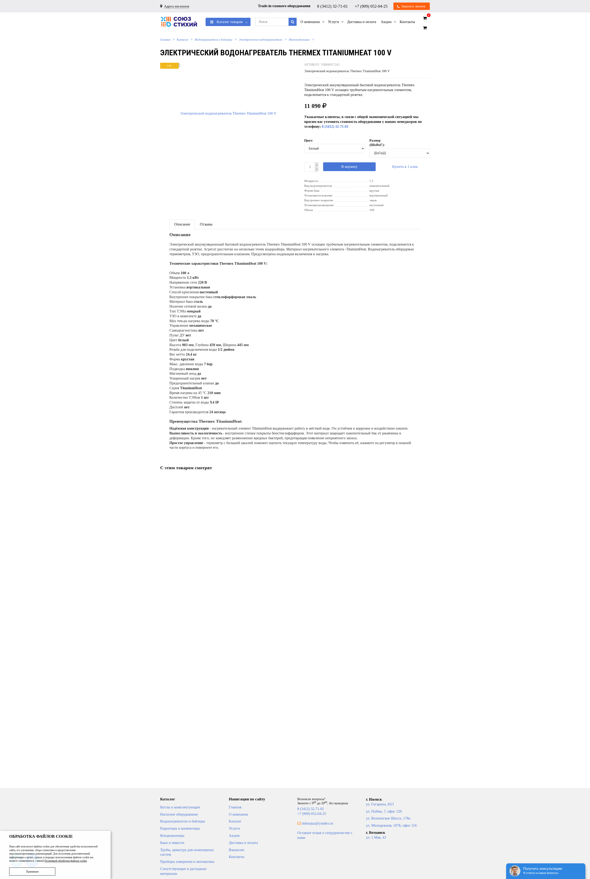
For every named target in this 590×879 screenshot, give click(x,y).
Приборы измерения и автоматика (187, 862)
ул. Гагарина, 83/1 (380, 804)
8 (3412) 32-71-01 (333, 6)
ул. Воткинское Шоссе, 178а (388, 818)
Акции (234, 835)
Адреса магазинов (176, 6)
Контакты (236, 857)
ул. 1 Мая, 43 (376, 837)
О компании (238, 814)
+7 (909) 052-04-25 (372, 6)
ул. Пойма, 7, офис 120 (384, 811)
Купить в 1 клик (405, 167)
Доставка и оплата (243, 843)
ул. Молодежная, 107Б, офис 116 (391, 825)
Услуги (234, 828)
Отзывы (206, 224)
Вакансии (236, 850)
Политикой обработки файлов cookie (65, 860)
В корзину (349, 167)
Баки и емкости (172, 843)
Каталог (182, 39)
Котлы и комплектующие (180, 807)
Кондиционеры (172, 835)
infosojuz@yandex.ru (317, 823)
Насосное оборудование (179, 814)
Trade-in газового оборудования (284, 6)
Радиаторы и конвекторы (180, 828)
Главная (165, 39)
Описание (182, 224)
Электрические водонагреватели (260, 39)
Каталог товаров (229, 22)
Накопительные (299, 39)
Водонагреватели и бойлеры (213, 39)
